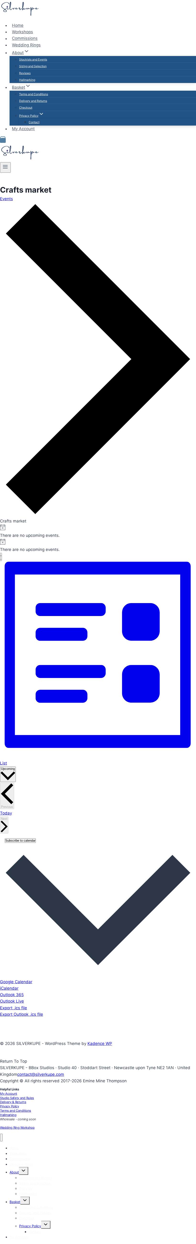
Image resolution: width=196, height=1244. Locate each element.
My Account (23, 128)
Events (6, 198)
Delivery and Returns (33, 101)
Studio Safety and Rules (17, 1098)
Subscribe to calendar (20, 840)
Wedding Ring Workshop (17, 1127)
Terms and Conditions (33, 94)
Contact (34, 122)
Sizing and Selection (33, 66)
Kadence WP (99, 1043)
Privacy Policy (9, 1106)
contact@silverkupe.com (40, 1074)
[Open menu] (5, 167)
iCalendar (9, 988)
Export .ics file (13, 1007)
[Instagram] (3, 140)
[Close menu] (1, 1138)
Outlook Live (12, 1001)
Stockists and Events (33, 59)
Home (17, 25)
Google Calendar (16, 981)
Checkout (25, 107)
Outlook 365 (12, 994)
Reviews (25, 73)
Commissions (25, 38)
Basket (15, 1202)
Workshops (22, 31)
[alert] (98, 531)
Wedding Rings (26, 45)
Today (6, 813)
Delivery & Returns (13, 1102)
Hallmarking (27, 80)
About (14, 1172)
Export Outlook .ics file (21, 1014)
